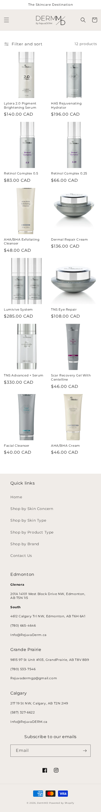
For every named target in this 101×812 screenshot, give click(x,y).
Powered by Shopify (61, 803)
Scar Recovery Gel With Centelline (71, 377)
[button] (6, 20)
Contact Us (21, 555)
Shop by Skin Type (28, 520)
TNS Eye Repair (64, 309)
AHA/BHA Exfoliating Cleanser (21, 241)
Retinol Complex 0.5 (21, 173)
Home (16, 497)
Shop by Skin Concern (31, 508)
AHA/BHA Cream (65, 445)
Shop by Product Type (32, 532)
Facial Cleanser (17, 445)
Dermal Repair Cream (69, 239)
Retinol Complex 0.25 (69, 173)
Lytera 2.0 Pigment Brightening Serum (20, 105)
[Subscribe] (84, 751)
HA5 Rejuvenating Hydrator (66, 105)
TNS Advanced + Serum (24, 375)
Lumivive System (18, 309)
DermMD (42, 803)
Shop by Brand (24, 544)
